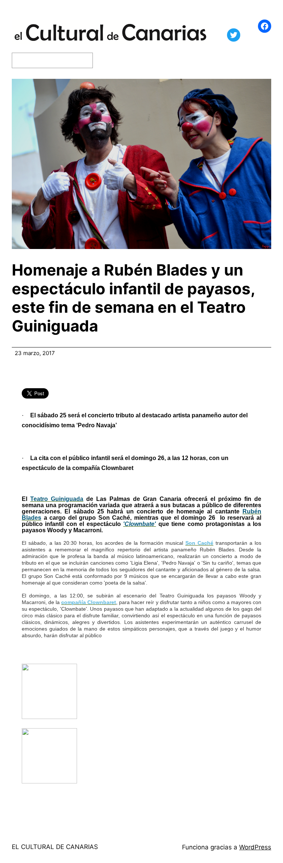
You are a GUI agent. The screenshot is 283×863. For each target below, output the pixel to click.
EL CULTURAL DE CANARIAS (55, 846)
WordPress (255, 847)
